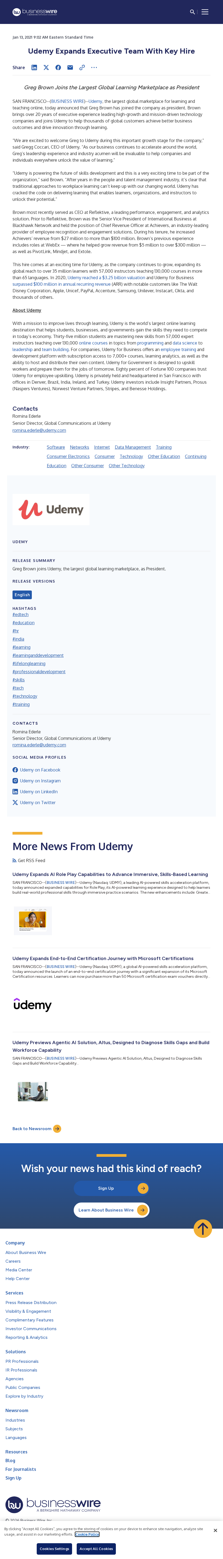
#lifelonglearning (29, 663)
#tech (18, 688)
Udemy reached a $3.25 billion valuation (106, 277)
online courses (93, 343)
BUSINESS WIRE (67, 101)
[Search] (192, 12)
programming (150, 343)
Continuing (195, 456)
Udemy (95, 101)
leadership (23, 349)
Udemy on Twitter (37, 802)
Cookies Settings (54, 1548)
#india (18, 639)
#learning (21, 647)
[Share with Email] (70, 67)
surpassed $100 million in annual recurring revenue (62, 284)
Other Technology (127, 465)
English (22, 594)
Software (56, 447)
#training (21, 704)
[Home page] (35, 12)
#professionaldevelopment (39, 671)
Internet (102, 447)
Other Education (164, 456)
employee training (178, 349)
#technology (25, 696)
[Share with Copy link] (82, 67)
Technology (131, 456)
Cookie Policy (87, 1534)
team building (55, 349)
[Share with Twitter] (46, 67)
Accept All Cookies (96, 1548)
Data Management (133, 447)
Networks (79, 447)
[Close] (215, 1530)
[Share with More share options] (94, 67)
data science (185, 343)
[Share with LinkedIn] (34, 67)
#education (24, 622)
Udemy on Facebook (40, 770)
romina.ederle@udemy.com (39, 430)
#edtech (21, 614)
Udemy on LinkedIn (39, 791)
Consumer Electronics (68, 456)
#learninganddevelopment (38, 655)
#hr (16, 631)
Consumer (105, 456)
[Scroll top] (203, 1228)
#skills (19, 679)
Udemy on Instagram (40, 780)
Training (164, 447)
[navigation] (205, 12)
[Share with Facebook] (58, 67)
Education (56, 465)
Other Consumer (87, 465)
